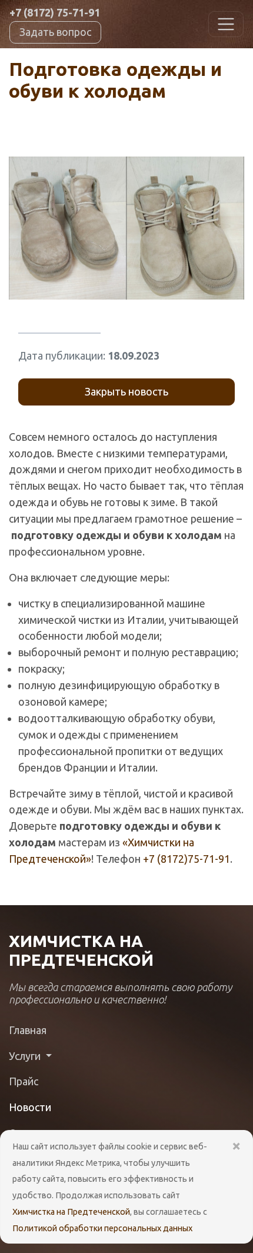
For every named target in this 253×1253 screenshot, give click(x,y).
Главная (27, 1030)
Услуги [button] (26, 1056)
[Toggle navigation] (226, 24)
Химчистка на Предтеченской (71, 1212)
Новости (30, 1107)
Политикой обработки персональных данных (102, 1228)
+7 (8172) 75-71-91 (54, 12)
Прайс (23, 1081)
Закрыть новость (126, 391)
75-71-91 (186, 859)
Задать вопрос (55, 32)
